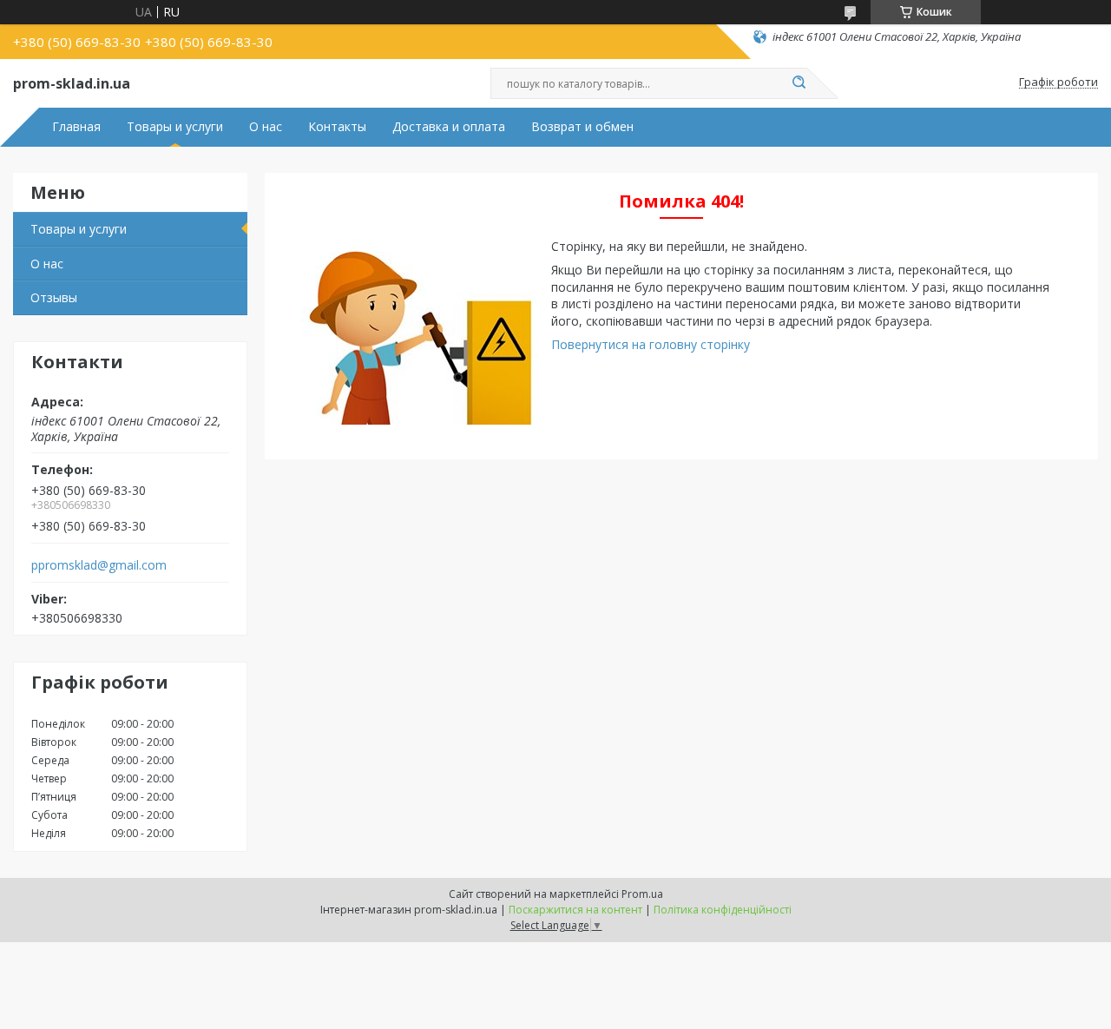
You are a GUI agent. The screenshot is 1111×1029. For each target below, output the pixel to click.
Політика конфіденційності (723, 909)
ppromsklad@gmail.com (99, 565)
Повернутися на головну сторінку (650, 344)
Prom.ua (642, 894)
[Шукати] (798, 83)
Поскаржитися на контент (575, 909)
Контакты (337, 127)
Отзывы (53, 297)
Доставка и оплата (448, 127)
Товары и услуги (175, 127)
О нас (265, 127)
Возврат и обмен (582, 127)
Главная (76, 127)
